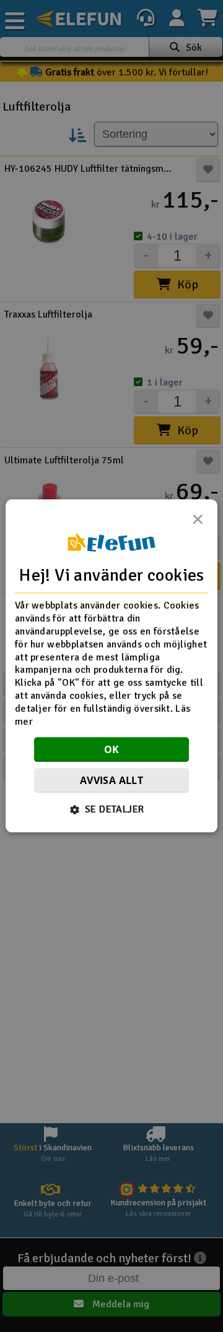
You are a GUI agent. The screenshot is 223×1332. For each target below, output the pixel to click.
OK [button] (112, 750)
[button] (111, 810)
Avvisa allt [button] (111, 781)
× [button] (197, 523)
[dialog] (111, 665)
